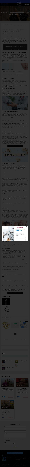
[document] (15, 233)
